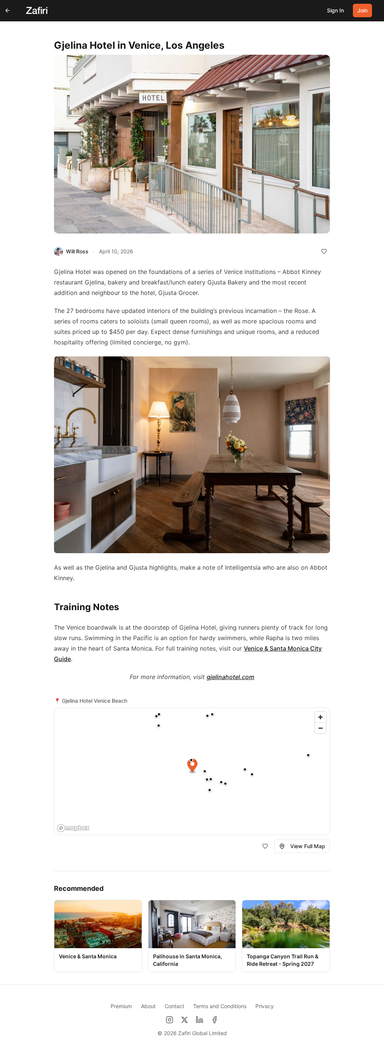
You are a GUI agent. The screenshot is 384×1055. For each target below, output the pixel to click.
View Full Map (307, 846)
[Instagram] (169, 1020)
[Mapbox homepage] (73, 828)
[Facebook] (214, 1020)
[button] (308, 755)
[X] (184, 1020)
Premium (121, 1006)
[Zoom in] (320, 717)
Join (362, 10)
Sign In (335, 10)
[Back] (7, 10)
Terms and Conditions (219, 1006)
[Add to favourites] (324, 251)
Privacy (264, 1006)
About (148, 1006)
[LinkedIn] (199, 1020)
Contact (174, 1006)
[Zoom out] (320, 728)
